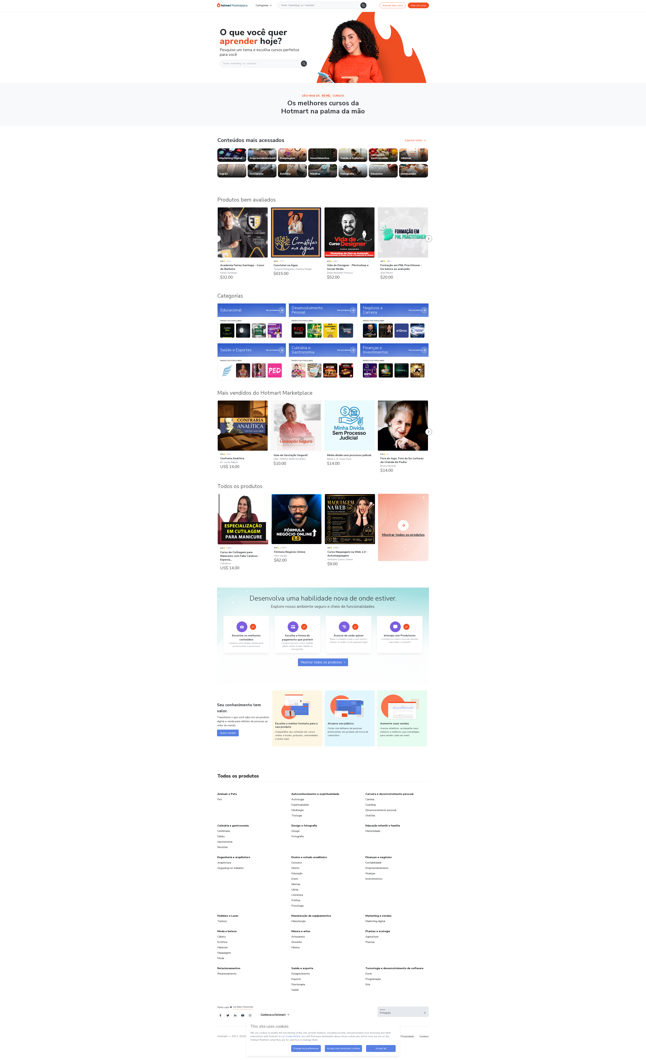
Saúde (295, 990)
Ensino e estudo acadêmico (309, 857)
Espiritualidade (300, 805)
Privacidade (407, 1036)
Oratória (370, 815)
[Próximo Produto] (428, 235)
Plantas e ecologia (377, 931)
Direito (295, 868)
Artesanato (298, 937)
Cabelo (221, 937)
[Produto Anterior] (217, 235)
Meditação (297, 810)
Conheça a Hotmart (273, 1014)
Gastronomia (224, 842)
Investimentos (373, 879)
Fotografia (297, 836)
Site (367, 984)
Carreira (369, 799)
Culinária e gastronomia (233, 826)
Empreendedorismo (376, 868)
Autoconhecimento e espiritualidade (315, 794)
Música (295, 947)
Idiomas (295, 884)
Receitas (222, 847)
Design (295, 831)
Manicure (222, 947)
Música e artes (300, 931)
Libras (294, 889)
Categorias (262, 5)
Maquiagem (224, 953)
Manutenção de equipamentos (311, 916)
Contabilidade (373, 863)
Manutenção (298, 921)
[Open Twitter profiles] (227, 1015)
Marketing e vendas (378, 916)
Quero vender (228, 733)
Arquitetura (224, 863)
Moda (220, 958)
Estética (222, 942)
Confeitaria (223, 831)
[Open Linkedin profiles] (235, 1015)
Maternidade (372, 831)
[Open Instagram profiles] (250, 1015)
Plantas (370, 942)
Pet (219, 799)
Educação (296, 873)
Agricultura (371, 937)
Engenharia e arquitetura (233, 857)
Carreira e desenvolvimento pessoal (389, 794)
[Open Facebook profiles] (220, 1015)
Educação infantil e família (382, 826)
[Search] (363, 5)
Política (295, 900)
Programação (373, 979)
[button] (403, 1012)
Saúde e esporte (302, 968)
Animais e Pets (227, 794)
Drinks (221, 836)
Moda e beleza (227, 931)
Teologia (296, 815)
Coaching (370, 805)
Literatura (297, 895)
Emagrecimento (300, 974)
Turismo (222, 921)
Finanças (370, 873)
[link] (231, 155)
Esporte (296, 979)
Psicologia (297, 906)
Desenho (296, 942)
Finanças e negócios (378, 857)
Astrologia (297, 799)
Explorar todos (413, 140)
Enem (294, 879)
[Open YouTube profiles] (242, 1015)
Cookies (424, 1036)
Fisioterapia (298, 984)
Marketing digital (375, 921)
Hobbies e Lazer (228, 916)
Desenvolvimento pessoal (381, 810)
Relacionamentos (228, 968)
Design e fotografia (304, 826)
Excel (368, 974)
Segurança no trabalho (230, 868)
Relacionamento (227, 974)
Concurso (296, 863)
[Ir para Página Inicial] (232, 5)
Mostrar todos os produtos (321, 662)
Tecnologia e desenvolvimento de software (394, 968)
